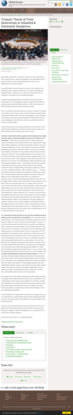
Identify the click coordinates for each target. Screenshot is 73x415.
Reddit (24, 381)
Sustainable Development (14, 356)
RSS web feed (24, 395)
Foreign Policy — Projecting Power (17, 354)
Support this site (41, 397)
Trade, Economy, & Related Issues (17, 340)
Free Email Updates (42, 395)
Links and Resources (62, 397)
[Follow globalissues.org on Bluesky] (63, 4)
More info (39, 413)
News (12, 15)
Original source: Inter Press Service (12, 322)
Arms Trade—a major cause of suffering (19, 349)
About (13, 9)
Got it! (66, 413)
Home (4, 9)
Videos (58, 395)
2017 (15, 15)
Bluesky (10, 377)
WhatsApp (37, 377)
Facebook (19, 377)
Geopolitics (9, 345)
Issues (22, 9)
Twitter (28, 377)
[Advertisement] (60, 37)
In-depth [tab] (30, 333)
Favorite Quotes (61, 399)
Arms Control (10, 347)
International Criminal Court (15, 352)
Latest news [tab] (20, 333)
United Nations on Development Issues (18, 343)
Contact (68, 9)
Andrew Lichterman (17, 68)
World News (30, 10)
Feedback (39, 399)
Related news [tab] (8, 333)
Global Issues (16, 2)
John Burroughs (7, 68)
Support (60, 9)
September (19, 15)
